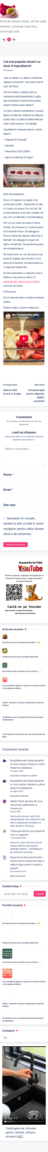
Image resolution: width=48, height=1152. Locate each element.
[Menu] (14, 39)
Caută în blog (10, 886)
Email (8, 489)
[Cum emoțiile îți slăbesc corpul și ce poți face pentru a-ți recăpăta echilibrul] (4, 679)
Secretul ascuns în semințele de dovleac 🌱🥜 (21, 642)
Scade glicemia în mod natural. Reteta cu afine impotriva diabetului (27, 764)
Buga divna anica (19, 857)
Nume (8, 474)
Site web (9, 505)
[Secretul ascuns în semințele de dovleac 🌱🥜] (4, 636)
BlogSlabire (16, 760)
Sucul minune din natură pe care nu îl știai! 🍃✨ (22, 671)
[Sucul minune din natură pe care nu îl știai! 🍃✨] (4, 665)
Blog (5, 1038)
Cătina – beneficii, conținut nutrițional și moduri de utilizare (23, 703)
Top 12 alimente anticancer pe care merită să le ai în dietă (23, 735)
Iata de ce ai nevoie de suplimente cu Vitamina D (26, 805)
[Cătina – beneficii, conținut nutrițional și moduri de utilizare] (4, 696)
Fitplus (14, 831)
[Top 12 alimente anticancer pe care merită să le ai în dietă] (4, 728)
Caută (40, 893)
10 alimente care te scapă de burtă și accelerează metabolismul (22, 718)
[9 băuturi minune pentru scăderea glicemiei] (4, 650)
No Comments (8, 70)
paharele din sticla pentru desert (21, 281)
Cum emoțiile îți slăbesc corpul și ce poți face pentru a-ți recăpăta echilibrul (24, 686)
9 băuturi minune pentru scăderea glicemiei (20, 657)
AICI (20, 1136)
